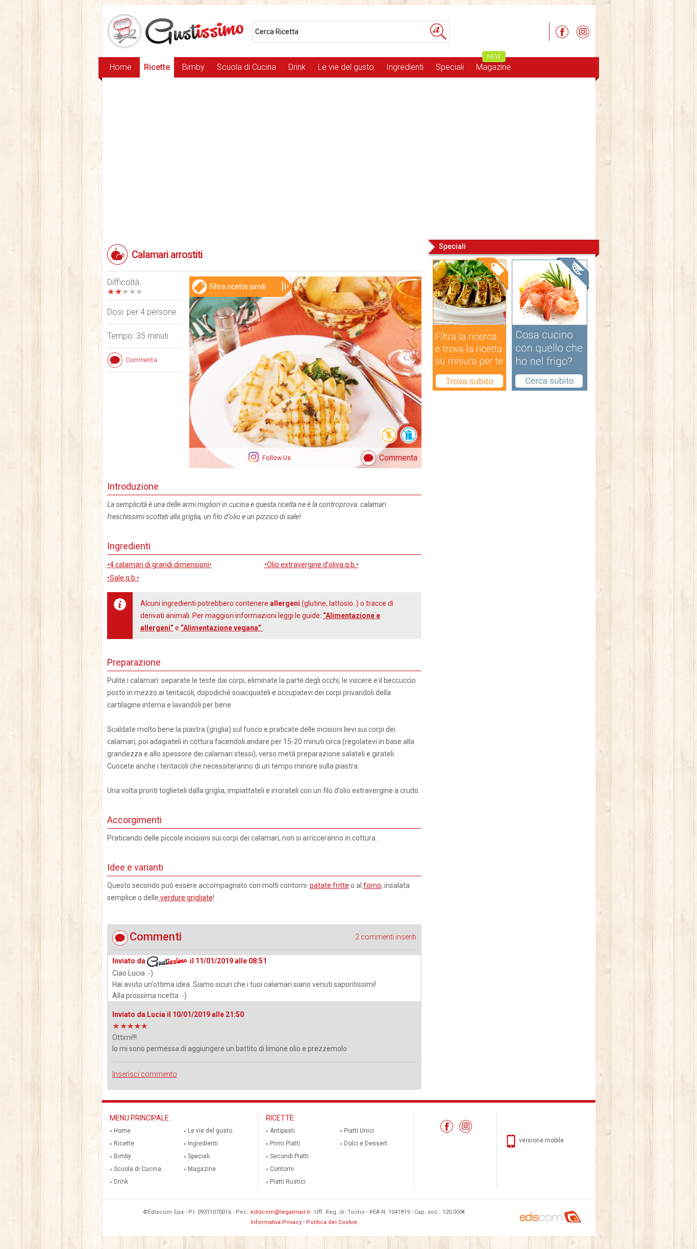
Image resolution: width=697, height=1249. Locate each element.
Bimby (193, 67)
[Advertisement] (348, 157)
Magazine (493, 64)
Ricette (157, 67)
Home (121, 67)
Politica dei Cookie (331, 1222)
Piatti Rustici (288, 1181)
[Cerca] (438, 31)
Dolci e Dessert (365, 1143)
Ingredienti (405, 67)
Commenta (398, 458)
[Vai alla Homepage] (177, 31)
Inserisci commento (144, 1074)
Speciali (450, 67)
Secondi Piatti (289, 1156)
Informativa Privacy (276, 1222)
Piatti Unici (359, 1130)
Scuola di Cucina (246, 67)
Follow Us (276, 458)
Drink (297, 67)
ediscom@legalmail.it (280, 1212)
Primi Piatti (285, 1143)
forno (372, 885)
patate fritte (329, 885)
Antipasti (282, 1130)
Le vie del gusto (346, 67)
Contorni (282, 1168)
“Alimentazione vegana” (222, 628)
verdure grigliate (186, 898)
